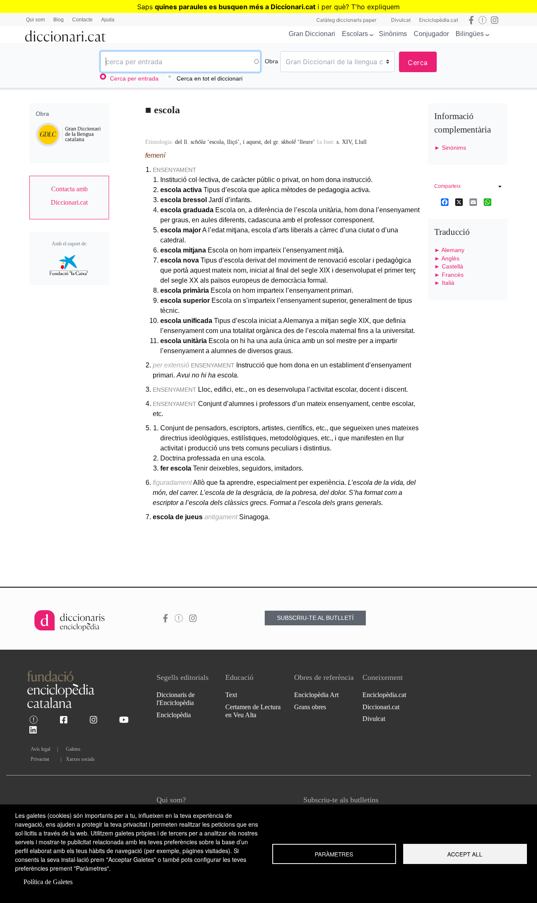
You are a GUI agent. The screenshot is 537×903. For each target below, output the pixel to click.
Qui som (35, 20)
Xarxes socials (80, 759)
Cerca (418, 62)
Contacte (82, 20)
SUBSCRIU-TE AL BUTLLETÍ (315, 617)
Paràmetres (334, 854)
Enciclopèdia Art (316, 694)
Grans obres (310, 706)
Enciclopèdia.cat (438, 20)
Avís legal (40, 749)
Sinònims (393, 33)
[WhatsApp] (487, 202)
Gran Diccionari (312, 33)
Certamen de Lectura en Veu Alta (253, 710)
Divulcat (401, 20)
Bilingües (470, 33)
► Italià (444, 282)
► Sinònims (450, 147)
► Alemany (449, 250)
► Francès (449, 274)
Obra (271, 61)
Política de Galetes (48, 881)
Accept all (464, 854)
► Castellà (448, 266)
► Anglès (446, 258)
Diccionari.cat (380, 706)
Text (231, 694)
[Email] (473, 202)
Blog (58, 20)
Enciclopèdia (173, 714)
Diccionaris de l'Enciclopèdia (175, 698)
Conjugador (431, 33)
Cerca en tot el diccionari (209, 78)
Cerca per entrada (134, 78)
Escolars (355, 33)
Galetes (73, 749)
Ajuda (108, 20)
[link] (69, 195)
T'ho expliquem (375, 7)
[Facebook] (444, 202)
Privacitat (40, 759)
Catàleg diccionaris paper (346, 20)
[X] (459, 202)
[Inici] (65, 34)
